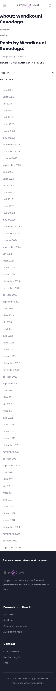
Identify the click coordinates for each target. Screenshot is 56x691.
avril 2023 (8, 335)
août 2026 (8, 90)
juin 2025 (7, 185)
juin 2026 (7, 103)
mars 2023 (8, 342)
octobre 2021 (10, 458)
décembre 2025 (11, 144)
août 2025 (8, 172)
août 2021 (8, 472)
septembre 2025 (12, 165)
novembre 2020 (11, 533)
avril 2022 (8, 417)
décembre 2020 (11, 527)
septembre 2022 (12, 383)
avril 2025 (8, 199)
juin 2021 (7, 486)
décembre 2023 (11, 281)
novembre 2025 (11, 151)
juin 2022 (7, 404)
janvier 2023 (9, 356)
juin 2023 (7, 322)
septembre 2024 (12, 247)
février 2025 (9, 213)
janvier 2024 (9, 274)
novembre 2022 (11, 370)
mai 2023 (7, 329)
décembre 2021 (11, 445)
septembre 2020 (12, 547)
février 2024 (9, 267)
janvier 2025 (9, 219)
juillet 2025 (8, 178)
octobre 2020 (10, 540)
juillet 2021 (8, 479)
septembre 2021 (11, 465)
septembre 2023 (12, 301)
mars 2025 (8, 206)
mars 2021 (8, 506)
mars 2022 (8, 424)
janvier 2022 (9, 438)
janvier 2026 (9, 137)
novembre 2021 (11, 452)
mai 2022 (7, 411)
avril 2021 (7, 499)
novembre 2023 (11, 288)
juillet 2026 (8, 96)
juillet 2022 (8, 397)
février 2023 (9, 349)
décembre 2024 (11, 226)
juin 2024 (7, 254)
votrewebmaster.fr (34, 683)
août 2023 (8, 308)
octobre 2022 (10, 376)
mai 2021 (7, 492)
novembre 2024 (11, 233)
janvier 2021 (9, 520)
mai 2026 (7, 110)
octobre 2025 (10, 158)
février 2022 (9, 431)
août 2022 (8, 390)
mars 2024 (8, 260)
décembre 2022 (11, 363)
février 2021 (9, 513)
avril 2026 (8, 117)
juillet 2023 (8, 315)
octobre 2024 (10, 240)
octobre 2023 (10, 294)
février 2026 (9, 131)
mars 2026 (8, 124)
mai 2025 (7, 192)
